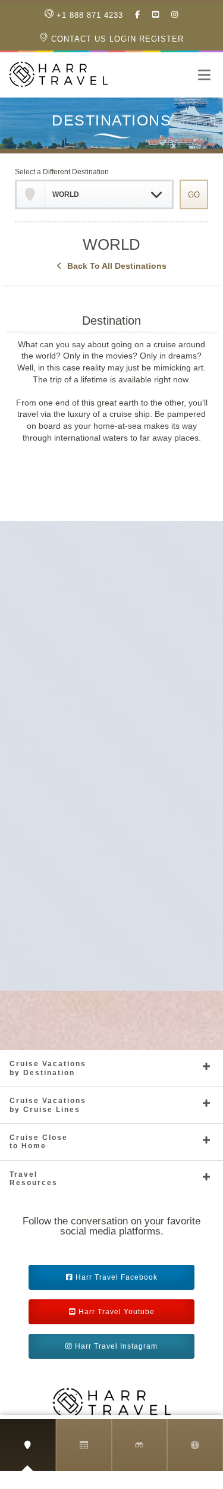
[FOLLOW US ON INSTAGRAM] (174, 15)
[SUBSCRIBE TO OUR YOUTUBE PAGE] (155, 15)
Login (122, 38)
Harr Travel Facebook (117, 1277)
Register (161, 38)
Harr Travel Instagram (116, 1346)
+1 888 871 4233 (88, 15)
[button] (204, 75)
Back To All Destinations (117, 266)
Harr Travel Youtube (116, 1312)
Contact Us (77, 38)
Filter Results (111, 459)
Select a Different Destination (62, 172)
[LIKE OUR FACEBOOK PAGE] (137, 15)
